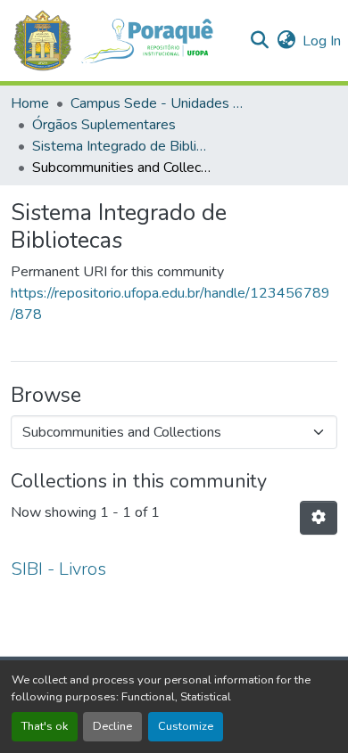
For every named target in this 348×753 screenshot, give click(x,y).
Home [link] (30, 103)
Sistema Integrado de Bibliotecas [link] (121, 146)
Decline (112, 726)
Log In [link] (321, 41)
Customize (185, 726)
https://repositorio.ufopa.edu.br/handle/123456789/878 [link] (170, 303)
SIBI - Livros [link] (58, 569)
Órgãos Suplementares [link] (104, 125)
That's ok (44, 726)
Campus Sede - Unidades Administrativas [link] (159, 103)
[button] (123, 40)
